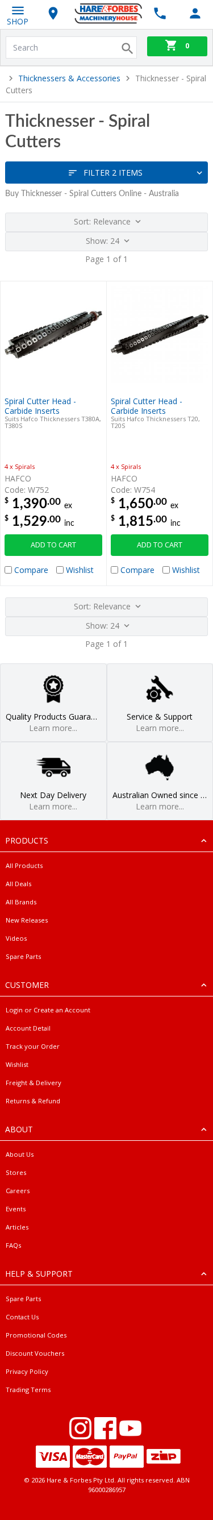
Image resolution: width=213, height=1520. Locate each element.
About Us (20, 1154)
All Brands (21, 902)
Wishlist (17, 1064)
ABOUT (19, 1129)
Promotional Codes (36, 1335)
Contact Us (22, 1317)
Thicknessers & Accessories (69, 78)
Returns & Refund (33, 1101)
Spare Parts (23, 956)
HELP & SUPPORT (39, 1273)
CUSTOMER (27, 984)
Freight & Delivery (33, 1082)
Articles (17, 1227)
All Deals (18, 883)
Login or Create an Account (48, 1010)
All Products (24, 865)
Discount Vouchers (35, 1353)
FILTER (113, 172)
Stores (16, 1172)
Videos (16, 938)
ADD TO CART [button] (53, 545)
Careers (18, 1190)
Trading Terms (28, 1389)
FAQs (13, 1245)
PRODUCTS (26, 840)
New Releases (27, 920)
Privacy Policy (27, 1371)
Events (16, 1209)
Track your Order (33, 1046)
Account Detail (28, 1028)
